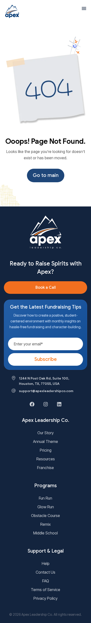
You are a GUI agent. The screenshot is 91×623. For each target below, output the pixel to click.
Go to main (45, 175)
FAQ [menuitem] (45, 580)
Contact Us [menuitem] (45, 572)
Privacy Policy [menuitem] (45, 598)
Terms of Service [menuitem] (45, 589)
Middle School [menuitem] (45, 533)
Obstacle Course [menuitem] (45, 515)
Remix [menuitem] (45, 524)
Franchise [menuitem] (45, 467)
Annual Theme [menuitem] (45, 441)
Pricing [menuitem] (45, 450)
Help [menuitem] (46, 563)
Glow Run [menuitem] (45, 506)
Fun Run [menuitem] (45, 498)
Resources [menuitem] (45, 458)
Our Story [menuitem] (45, 432)
